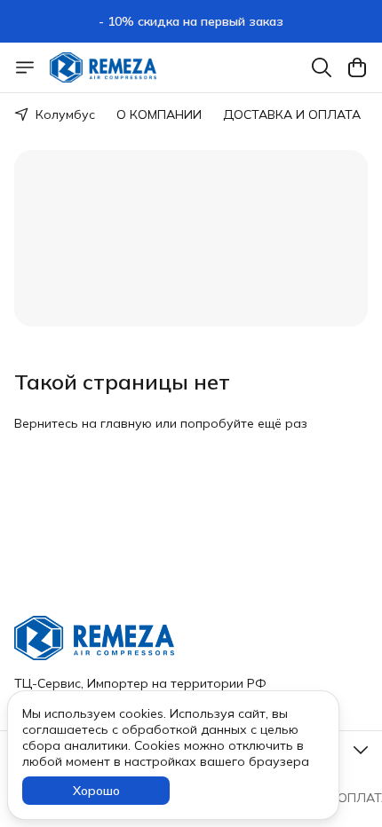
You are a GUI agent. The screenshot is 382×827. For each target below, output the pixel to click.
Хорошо (96, 791)
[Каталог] (25, 67)
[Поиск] (321, 67)
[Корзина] (357, 67)
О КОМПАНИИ (159, 114)
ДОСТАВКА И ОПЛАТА (292, 114)
